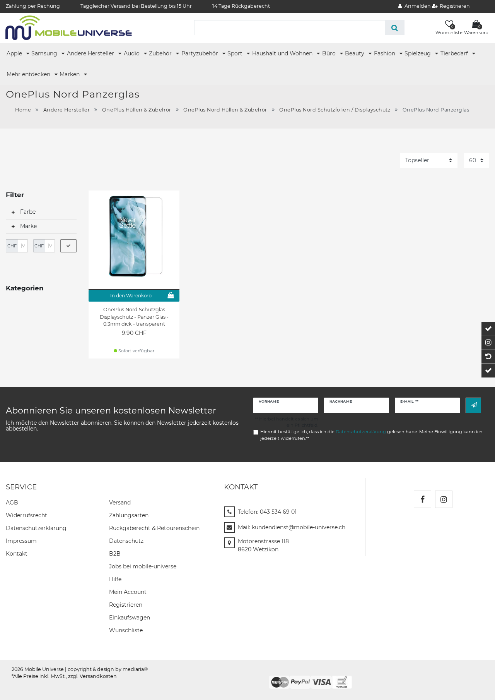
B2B (115, 553)
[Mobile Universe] (68, 27)
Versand (120, 502)
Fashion (385, 53)
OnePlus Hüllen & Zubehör (136, 110)
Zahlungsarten (128, 515)
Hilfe (115, 579)
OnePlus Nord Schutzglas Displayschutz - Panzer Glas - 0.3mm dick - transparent (134, 317)
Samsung (45, 53)
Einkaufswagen (129, 617)
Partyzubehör (200, 53)
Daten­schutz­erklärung (36, 528)
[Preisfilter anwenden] (68, 245)
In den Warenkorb (131, 296)
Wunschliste (126, 630)
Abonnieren (473, 405)
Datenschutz (126, 540)
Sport (235, 53)
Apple (15, 53)
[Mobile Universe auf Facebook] (422, 499)
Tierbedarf (454, 53)
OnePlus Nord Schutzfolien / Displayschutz (334, 110)
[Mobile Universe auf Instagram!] (443, 499)
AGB (12, 502)
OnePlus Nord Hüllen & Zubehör (225, 110)
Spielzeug (418, 53)
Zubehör (161, 53)
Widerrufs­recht (26, 515)
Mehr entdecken (29, 74)
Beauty (355, 53)
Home (23, 110)
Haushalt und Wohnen (283, 53)
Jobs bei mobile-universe (142, 566)
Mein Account (128, 591)
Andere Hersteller (91, 53)
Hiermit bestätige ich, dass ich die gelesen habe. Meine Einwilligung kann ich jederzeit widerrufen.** (371, 435)
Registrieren (125, 604)
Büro (329, 53)
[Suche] (395, 27)
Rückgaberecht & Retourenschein (154, 528)
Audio (132, 53)
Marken (70, 74)
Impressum (21, 540)
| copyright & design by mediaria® (106, 669)
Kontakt (16, 553)
